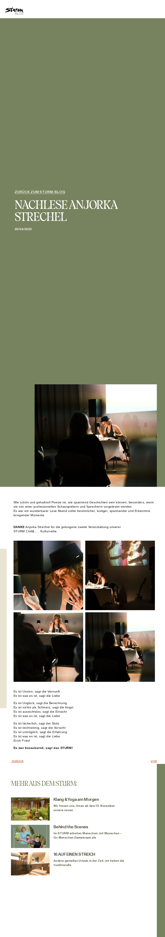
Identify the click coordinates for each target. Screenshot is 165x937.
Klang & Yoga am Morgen (76, 799)
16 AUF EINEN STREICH (74, 854)
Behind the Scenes (70, 827)
